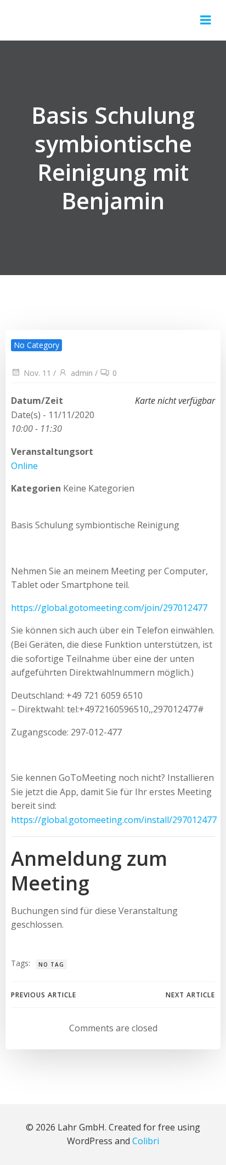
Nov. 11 (37, 373)
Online (24, 466)
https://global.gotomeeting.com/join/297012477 (109, 608)
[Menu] (205, 20)
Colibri (145, 1141)
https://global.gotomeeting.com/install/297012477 (114, 820)
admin (82, 373)
